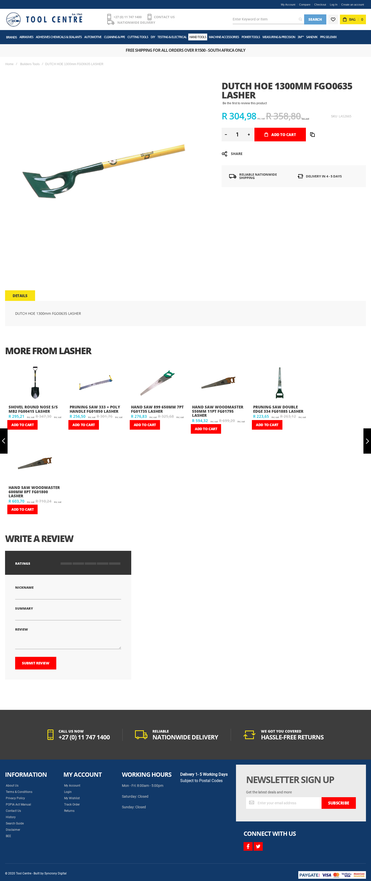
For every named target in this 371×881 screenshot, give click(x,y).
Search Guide (15, 823)
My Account (288, 4)
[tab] (20, 295)
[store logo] (44, 19)
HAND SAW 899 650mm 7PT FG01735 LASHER (157, 409)
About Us (12, 785)
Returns (69, 811)
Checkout (320, 4)
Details (20, 295)
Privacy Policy (15, 798)
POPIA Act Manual (18, 804)
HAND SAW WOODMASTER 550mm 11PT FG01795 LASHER (217, 411)
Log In (333, 4)
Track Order (72, 804)
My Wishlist (72, 798)
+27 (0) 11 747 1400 (128, 17)
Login (68, 792)
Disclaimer (13, 830)
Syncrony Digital (55, 873)
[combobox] (268, 19)
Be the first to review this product (245, 103)
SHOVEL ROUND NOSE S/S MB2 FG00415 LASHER (33, 409)
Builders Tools (30, 64)
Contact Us (13, 811)
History (11, 817)
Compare (304, 4)
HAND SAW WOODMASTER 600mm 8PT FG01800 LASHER (34, 491)
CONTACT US (164, 17)
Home (9, 64)
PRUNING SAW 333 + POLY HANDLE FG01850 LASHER (95, 409)
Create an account (352, 4)
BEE (8, 836)
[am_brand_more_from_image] (35, 383)
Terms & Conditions (19, 792)
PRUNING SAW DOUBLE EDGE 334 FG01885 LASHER (278, 409)
